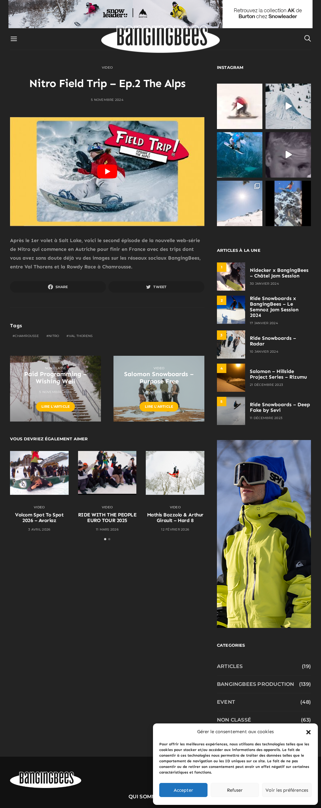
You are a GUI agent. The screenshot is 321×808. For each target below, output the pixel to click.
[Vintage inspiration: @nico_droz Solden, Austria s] (239, 155)
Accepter (183, 790)
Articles (230, 666)
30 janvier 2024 (264, 284)
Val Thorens (81, 336)
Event (226, 702)
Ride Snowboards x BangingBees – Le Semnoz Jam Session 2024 (274, 306)
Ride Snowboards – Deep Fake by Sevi (280, 407)
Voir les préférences (287, 790)
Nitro (54, 336)
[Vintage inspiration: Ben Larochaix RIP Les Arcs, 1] (288, 203)
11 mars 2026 (107, 529)
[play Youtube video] (107, 171)
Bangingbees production (255, 684)
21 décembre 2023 (266, 385)
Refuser (235, 790)
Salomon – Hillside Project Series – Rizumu (278, 374)
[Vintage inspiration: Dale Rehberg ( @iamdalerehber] (288, 155)
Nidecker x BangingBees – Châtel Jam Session (279, 273)
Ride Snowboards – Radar (273, 341)
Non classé (55, 368)
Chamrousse (27, 336)
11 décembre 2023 (266, 418)
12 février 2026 (175, 529)
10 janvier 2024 (264, 352)
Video (107, 67)
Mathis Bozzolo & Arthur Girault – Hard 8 (175, 517)
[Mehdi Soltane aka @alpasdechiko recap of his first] (288, 106)
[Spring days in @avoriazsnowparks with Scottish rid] (239, 203)
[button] (308, 731)
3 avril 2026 (39, 529)
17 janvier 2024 (264, 323)
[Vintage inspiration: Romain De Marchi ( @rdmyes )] (239, 106)
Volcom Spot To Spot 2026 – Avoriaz (39, 517)
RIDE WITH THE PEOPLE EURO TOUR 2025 (107, 517)
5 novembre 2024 (107, 100)
